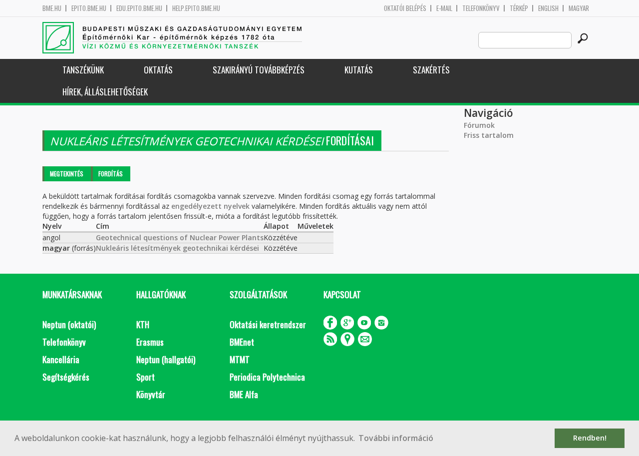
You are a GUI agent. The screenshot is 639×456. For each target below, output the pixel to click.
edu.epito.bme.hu (139, 8)
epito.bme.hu (88, 8)
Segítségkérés (65, 377)
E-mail (444, 8)
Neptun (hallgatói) (165, 359)
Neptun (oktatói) (69, 324)
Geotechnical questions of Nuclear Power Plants (180, 237)
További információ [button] (395, 438)
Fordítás (110, 173)
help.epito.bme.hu (196, 8)
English (548, 8)
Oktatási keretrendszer (268, 324)
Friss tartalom (489, 135)
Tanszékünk (83, 69)
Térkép (519, 8)
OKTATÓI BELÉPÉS (405, 8)
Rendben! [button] (590, 438)
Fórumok (479, 125)
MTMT (240, 359)
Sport (145, 377)
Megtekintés (66, 173)
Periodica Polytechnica (267, 377)
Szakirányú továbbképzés (259, 69)
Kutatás (358, 69)
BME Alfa (244, 394)
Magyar (579, 8)
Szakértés (431, 69)
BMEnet (242, 342)
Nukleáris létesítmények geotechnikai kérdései (177, 248)
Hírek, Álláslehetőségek (105, 91)
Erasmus (150, 342)
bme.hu (51, 8)
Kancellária (60, 359)
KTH (142, 324)
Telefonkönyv (481, 8)
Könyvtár (150, 394)
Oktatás (158, 69)
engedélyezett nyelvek (210, 206)
